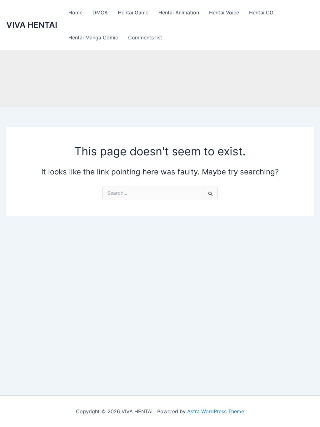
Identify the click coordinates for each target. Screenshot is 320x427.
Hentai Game (133, 12)
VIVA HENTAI (31, 25)
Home (75, 12)
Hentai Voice (224, 12)
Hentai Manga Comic (93, 37)
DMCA (100, 12)
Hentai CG (261, 12)
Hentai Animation (178, 12)
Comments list (145, 37)
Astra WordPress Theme (215, 411)
